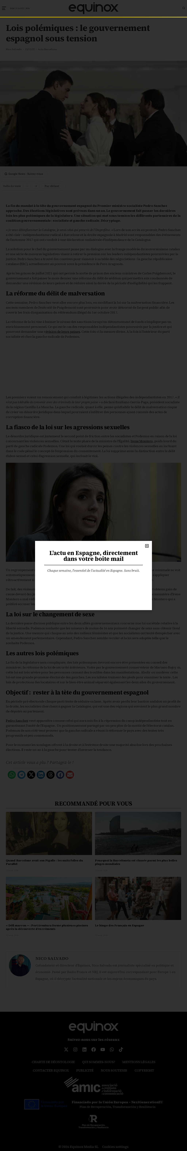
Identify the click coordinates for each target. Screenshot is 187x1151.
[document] (93, 575)
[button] (147, 546)
